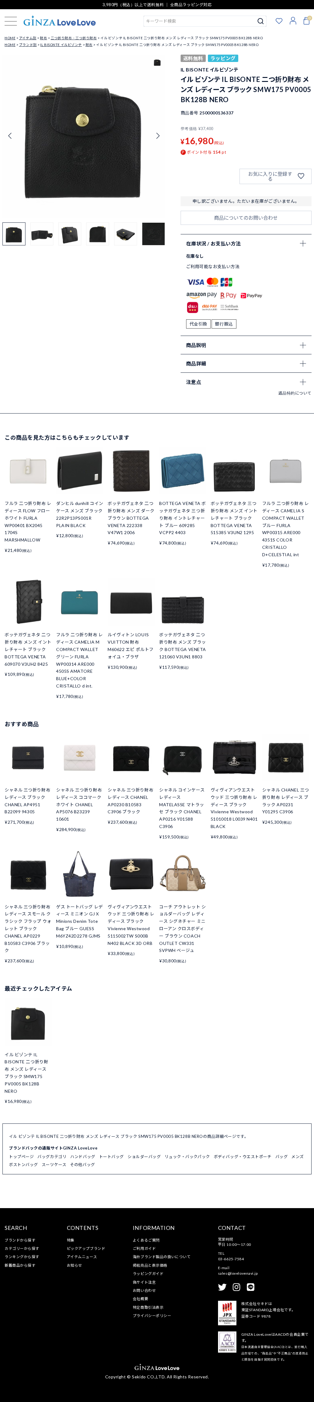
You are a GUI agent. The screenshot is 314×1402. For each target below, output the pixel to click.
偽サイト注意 (144, 1282)
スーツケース (54, 1164)
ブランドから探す (20, 1240)
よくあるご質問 (146, 1240)
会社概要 (140, 1298)
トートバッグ (111, 1156)
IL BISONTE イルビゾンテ (61, 45)
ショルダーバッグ (144, 1156)
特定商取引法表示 (148, 1307)
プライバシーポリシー (152, 1315)
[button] (158, 136)
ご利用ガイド (144, 1248)
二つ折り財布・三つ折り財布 (74, 38)
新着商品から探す (20, 1265)
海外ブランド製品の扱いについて (161, 1256)
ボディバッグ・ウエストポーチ (243, 1156)
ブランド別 (28, 45)
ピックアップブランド (86, 1248)
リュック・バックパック (187, 1156)
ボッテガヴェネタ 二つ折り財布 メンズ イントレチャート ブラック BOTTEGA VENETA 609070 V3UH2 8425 (28, 649)
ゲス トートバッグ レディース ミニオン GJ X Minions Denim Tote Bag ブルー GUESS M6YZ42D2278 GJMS (79, 921)
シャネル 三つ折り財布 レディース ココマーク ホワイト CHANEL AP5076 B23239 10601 (79, 804)
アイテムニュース (82, 1256)
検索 (260, 21)
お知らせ (74, 1265)
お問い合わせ (144, 1290)
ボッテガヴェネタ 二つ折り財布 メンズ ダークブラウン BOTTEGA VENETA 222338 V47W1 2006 (131, 518)
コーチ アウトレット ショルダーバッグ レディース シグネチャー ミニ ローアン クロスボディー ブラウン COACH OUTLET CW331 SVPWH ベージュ (182, 928)
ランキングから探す (22, 1256)
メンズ (297, 1156)
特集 (71, 1240)
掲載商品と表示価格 (150, 1265)
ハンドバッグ (82, 1156)
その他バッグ (82, 1164)
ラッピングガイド (148, 1273)
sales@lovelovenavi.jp (238, 1273)
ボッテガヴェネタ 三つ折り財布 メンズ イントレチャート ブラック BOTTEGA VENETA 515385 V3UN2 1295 (234, 518)
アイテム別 (27, 38)
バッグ (281, 1156)
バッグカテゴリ (52, 1156)
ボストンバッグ (23, 1164)
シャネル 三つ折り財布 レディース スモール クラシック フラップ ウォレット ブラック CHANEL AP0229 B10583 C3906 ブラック (28, 928)
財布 (43, 38)
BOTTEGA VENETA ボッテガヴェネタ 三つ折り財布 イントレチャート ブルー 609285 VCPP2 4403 (182, 518)
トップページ (21, 1156)
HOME (10, 38)
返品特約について (295, 393)
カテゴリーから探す (22, 1248)
